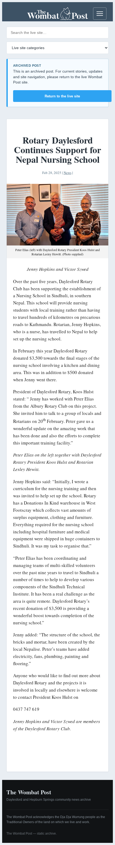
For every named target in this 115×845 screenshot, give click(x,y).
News (67, 172)
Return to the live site (62, 96)
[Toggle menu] (99, 13)
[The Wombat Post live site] (57, 13)
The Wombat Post (28, 792)
